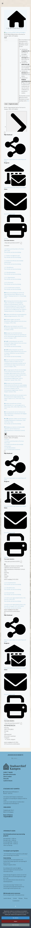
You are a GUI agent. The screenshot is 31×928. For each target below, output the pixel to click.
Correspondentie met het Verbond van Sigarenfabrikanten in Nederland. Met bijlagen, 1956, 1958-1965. (15, 413)
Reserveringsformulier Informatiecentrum (13, 895)
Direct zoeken (7, 776)
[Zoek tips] (18, 71)
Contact (15, 898)
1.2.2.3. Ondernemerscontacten (12, 449)
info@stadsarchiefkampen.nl (12, 791)
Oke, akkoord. (15, 917)
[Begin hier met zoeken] (16, 19)
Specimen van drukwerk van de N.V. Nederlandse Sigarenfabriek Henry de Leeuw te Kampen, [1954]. (15, 328)
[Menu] (4, 133)
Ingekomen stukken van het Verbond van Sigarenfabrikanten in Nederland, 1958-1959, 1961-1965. (15, 420)
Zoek (5, 37)
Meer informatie (15, 924)
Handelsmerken (10, 582)
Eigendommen (9, 277)
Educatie (6, 778)
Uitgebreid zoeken (13, 104)
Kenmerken (16, 143)
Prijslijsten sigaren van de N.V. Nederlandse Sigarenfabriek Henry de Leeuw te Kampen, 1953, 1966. (15, 321)
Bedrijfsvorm (8, 267)
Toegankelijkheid (7, 816)
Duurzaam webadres (9, 240)
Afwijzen (15, 921)
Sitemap (20, 898)
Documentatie (9, 592)
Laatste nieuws (7, 780)
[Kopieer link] (21, 243)
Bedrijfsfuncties (9, 587)
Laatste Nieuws (7, 898)
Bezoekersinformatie (9, 774)
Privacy (26, 898)
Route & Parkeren (8, 815)
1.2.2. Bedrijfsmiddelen (9, 447)
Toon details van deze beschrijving (12, 252)
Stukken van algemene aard (12, 255)
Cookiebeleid (16, 900)
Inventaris (6, 439)
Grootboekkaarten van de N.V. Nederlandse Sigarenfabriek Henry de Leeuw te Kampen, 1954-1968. (15, 343)
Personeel (8, 282)
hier (28, 101)
